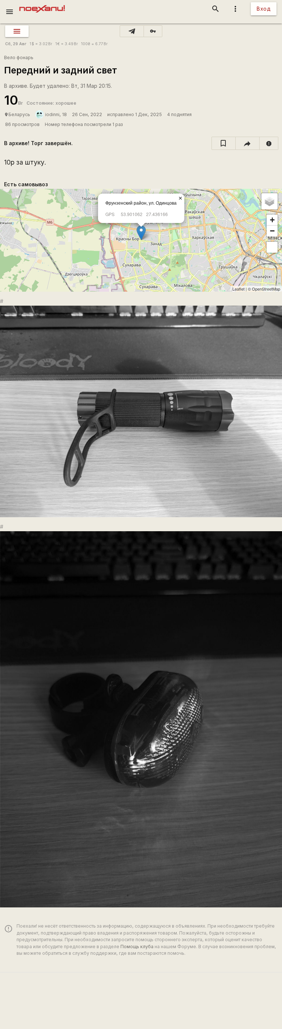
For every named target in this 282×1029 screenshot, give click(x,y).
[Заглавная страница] (42, 5)
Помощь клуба (136, 946)
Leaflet (238, 289)
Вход (264, 9)
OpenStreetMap (266, 289)
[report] (269, 143)
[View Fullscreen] (272, 247)
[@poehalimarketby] (132, 31)
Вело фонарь (18, 57)
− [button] (272, 230)
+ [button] (272, 219)
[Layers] (269, 201)
